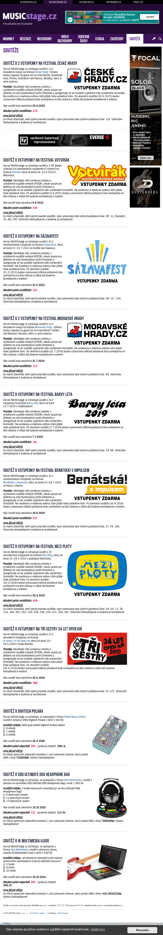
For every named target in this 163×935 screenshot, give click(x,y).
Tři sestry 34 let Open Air (16, 640)
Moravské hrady (43, 327)
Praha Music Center (74, 716)
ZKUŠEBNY (116, 38)
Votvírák (16, 172)
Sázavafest (50, 244)
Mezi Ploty (47, 555)
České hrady (42, 72)
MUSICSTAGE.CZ (58, 2)
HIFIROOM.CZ (113, 2)
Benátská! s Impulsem (15, 482)
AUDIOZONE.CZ (28, 2)
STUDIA (99, 38)
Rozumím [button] (142, 930)
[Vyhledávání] (160, 39)
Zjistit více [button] (98, 929)
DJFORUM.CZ (86, 2)
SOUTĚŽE (134, 38)
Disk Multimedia (73, 780)
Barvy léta (32, 403)
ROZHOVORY (44, 38)
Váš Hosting (62, 913)
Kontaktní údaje (37, 913)
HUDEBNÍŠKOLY (83, 38)
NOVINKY (8, 38)
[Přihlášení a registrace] (154, 39)
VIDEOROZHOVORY (65, 38)
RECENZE (25, 38)
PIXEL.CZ (138, 2)
